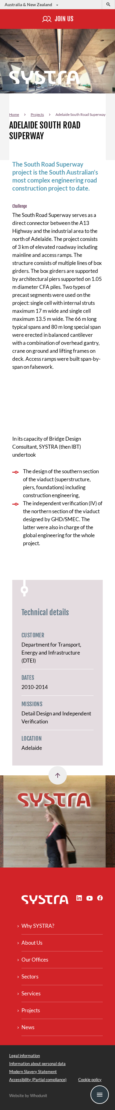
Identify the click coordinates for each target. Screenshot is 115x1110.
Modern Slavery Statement (33, 1071)
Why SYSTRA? (37, 926)
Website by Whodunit (28, 1095)
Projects (37, 114)
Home (14, 114)
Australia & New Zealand (29, 4)
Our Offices (34, 959)
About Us (31, 942)
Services (30, 993)
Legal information (24, 1055)
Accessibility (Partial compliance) (38, 1079)
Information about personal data (37, 1063)
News (27, 1027)
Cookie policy (90, 1079)
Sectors (29, 976)
